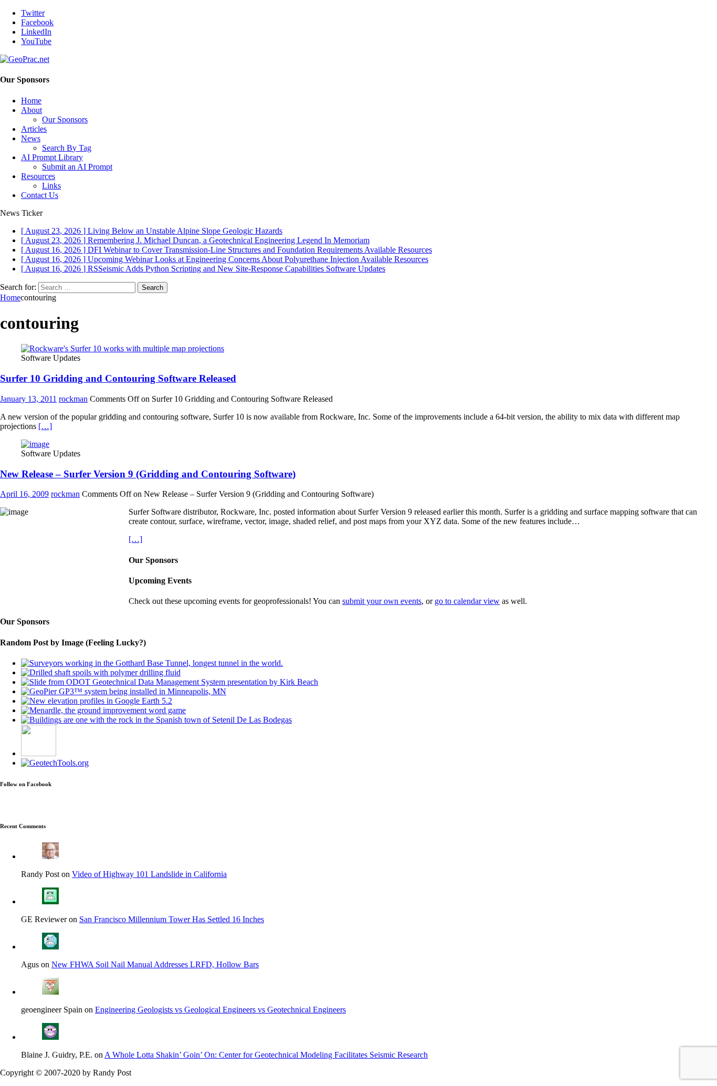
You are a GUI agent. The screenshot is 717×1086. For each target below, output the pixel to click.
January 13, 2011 (28, 398)
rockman (73, 398)
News (30, 138)
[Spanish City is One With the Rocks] (156, 719)
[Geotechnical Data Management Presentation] (169, 681)
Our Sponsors (65, 119)
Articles (34, 128)
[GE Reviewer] (50, 901)
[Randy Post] (50, 856)
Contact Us (39, 195)
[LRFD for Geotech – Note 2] (38, 753)
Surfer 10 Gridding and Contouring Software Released (118, 378)
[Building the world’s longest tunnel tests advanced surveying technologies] (152, 663)
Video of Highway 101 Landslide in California (149, 874)
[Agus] (50, 946)
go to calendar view (467, 601)
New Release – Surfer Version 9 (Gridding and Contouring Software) (148, 473)
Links (51, 185)
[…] (45, 426)
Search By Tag (66, 147)
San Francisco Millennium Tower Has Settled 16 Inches (171, 919)
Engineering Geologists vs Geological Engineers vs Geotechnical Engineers (220, 1009)
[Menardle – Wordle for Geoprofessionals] (103, 710)
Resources (38, 176)
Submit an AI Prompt (77, 166)
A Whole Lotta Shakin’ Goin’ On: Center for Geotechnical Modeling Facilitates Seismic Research (266, 1054)
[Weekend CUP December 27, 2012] (123, 691)
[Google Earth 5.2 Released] (96, 700)
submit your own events (381, 601)
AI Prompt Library (52, 157)
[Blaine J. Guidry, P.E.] (50, 1036)
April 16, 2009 (24, 493)
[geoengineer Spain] (50, 991)
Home (31, 100)
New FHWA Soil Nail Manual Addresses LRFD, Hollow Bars (155, 964)
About (31, 110)
